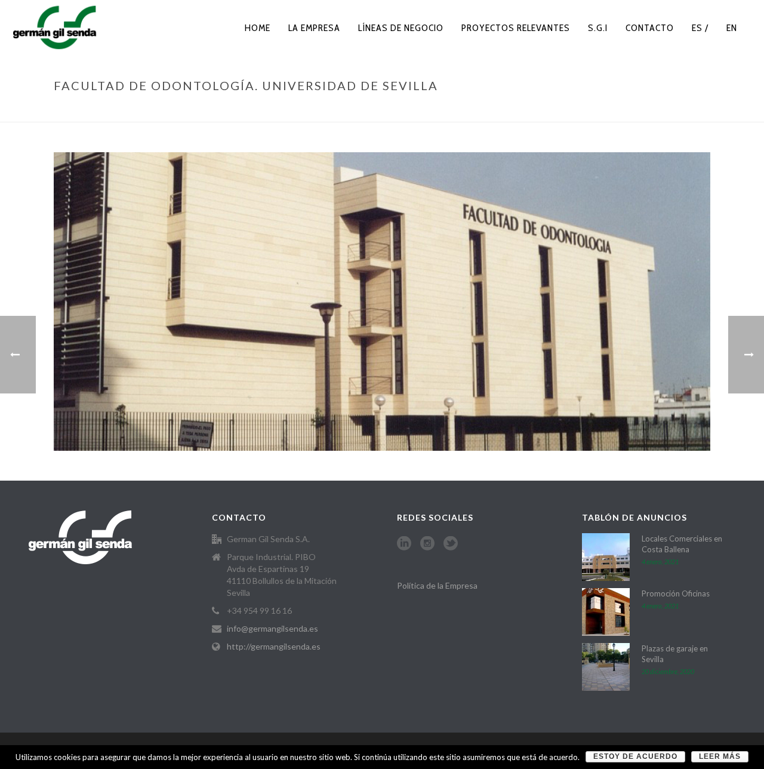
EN (731, 27)
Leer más (720, 756)
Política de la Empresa (437, 585)
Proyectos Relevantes (515, 27)
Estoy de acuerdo (635, 756)
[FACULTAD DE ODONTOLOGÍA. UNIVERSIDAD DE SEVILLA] (382, 301)
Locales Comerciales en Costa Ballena (682, 544)
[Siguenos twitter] (450, 544)
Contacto (650, 27)
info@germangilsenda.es (272, 628)
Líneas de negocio (400, 27)
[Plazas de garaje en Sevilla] (606, 667)
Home (257, 27)
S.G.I (598, 27)
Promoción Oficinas (676, 593)
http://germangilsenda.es (274, 646)
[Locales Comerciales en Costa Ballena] (606, 557)
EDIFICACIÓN (474, 110)
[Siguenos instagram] (427, 544)
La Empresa (314, 27)
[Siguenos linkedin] (404, 544)
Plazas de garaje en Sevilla (675, 654)
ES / (700, 27)
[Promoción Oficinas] (606, 612)
